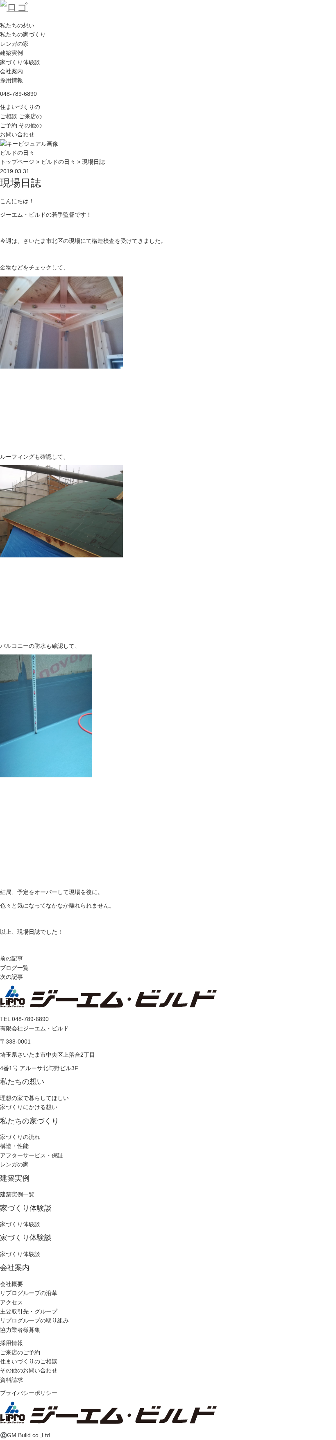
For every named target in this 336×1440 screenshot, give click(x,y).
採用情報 (11, 80)
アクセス (11, 1302)
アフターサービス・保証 (31, 1155)
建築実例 (11, 53)
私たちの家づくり (23, 34)
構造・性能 (14, 1146)
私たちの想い (17, 25)
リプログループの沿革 (28, 1293)
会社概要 (11, 1284)
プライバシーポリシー (28, 1393)
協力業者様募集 (20, 1330)
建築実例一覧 (17, 1194)
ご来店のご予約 (20, 1352)
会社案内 (11, 71)
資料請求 (11, 1380)
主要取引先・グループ (28, 1311)
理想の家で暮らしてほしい (34, 1098)
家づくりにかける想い (28, 1107)
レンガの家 (14, 44)
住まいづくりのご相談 (28, 1361)
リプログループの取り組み (34, 1320)
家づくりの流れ (20, 1137)
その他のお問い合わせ (28, 1370)
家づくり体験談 (20, 62)
